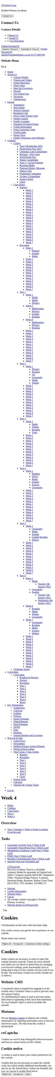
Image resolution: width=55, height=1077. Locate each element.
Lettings (17, 713)
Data (15, 730)
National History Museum (32, 168)
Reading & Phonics (29, 677)
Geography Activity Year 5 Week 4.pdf (26, 845)
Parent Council (20, 118)
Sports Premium (21, 719)
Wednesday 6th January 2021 (45, 602)
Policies (17, 716)
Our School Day (21, 94)
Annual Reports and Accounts (27, 735)
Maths (35, 256)
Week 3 (29, 201)
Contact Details (20, 77)
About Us (12, 74)
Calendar (17, 782)
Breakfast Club (20, 113)
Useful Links (19, 132)
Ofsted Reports (20, 721)
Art (33, 374)
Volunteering (19, 99)
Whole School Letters (23, 749)
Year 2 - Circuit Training (31, 162)
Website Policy (14, 894)
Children (11, 140)
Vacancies (18, 96)
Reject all (6, 944)
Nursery (23, 187)
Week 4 (29, 204)
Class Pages (19, 184)
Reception (24, 245)
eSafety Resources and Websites (28, 138)
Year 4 (23, 468)
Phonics (35, 250)
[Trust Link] (13, 866)
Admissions (19, 708)
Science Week (26, 179)
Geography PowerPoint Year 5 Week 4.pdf (28, 847)
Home (10, 72)
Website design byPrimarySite (22, 905)
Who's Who (19, 85)
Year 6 (23, 575)
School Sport (19, 779)
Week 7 (29, 242)
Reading (36, 317)
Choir (22, 182)
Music (23, 702)
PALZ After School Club (25, 116)
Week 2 (29, 193)
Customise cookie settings (37, 944)
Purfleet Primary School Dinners (29, 746)
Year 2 (23, 363)
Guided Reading (40, 537)
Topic (34, 432)
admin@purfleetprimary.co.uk (15, 55)
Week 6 (29, 209)
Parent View (19, 135)
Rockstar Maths (27, 165)
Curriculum (12, 672)
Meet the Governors (23, 88)
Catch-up (17, 710)
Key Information (15, 705)
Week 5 (29, 206)
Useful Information (22, 127)
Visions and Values (22, 80)
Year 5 (23, 523)
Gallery (17, 143)
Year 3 (23, 418)
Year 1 (23, 292)
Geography (37, 377)
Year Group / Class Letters (26, 752)
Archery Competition (30, 176)
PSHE (35, 297)
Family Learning (21, 121)
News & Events (15, 738)
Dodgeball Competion (30, 173)
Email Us (13, 38)
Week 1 (29, 190)
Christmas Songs (21, 669)
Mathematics (38, 308)
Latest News (19, 741)
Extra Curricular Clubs (24, 129)
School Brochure (21, 83)
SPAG (35, 476)
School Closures (21, 110)
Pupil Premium (20, 724)
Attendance (18, 105)
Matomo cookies (17, 1018)
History (35, 540)
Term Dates (19, 107)
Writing (35, 383)
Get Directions (17, 41)
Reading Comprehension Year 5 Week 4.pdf (28, 859)
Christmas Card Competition (33, 151)
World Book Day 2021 (31, 149)
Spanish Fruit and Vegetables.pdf (23, 861)
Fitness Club (26, 171)
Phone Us (13, 35)
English (35, 253)
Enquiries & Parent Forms (25, 124)
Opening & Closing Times (26, 785)
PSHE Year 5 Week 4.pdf (19, 856)
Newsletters (19, 743)
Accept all (18, 944)
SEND (16, 727)
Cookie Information (16, 891)
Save (28, 1074)
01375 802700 (38, 55)
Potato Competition (29, 160)
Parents (10, 102)
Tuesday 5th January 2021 (44, 585)
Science (35, 485)
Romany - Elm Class (30, 154)
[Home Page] (8, 5)
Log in (10, 790)
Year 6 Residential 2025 (31, 146)
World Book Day (28, 157)
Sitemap (11, 888)
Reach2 (17, 91)
